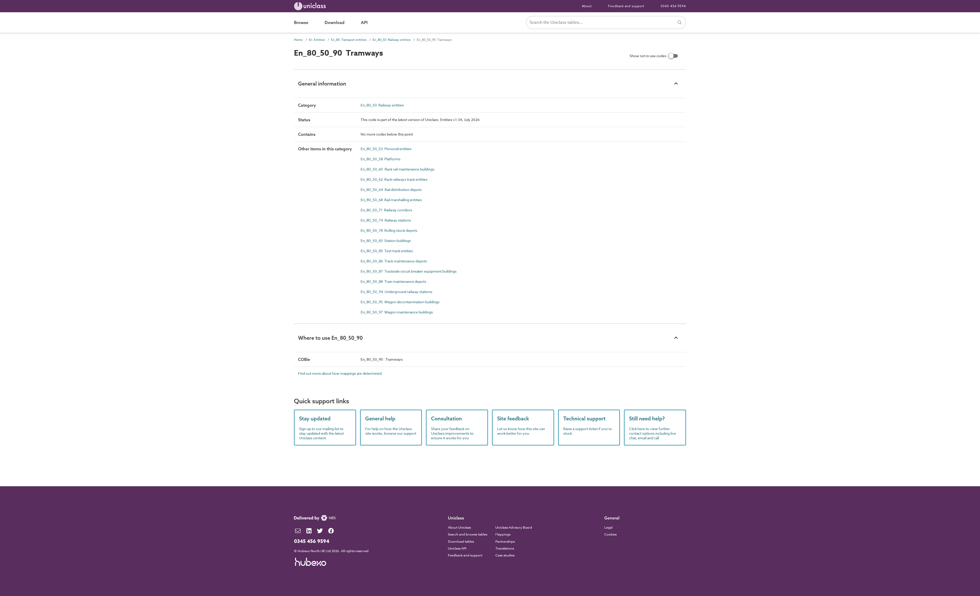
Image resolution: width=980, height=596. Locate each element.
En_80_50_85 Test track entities (387, 250)
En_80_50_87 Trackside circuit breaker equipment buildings (409, 271)
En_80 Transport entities (348, 40)
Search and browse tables (467, 534)
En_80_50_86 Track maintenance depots (394, 261)
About (587, 6)
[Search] (680, 22)
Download (335, 22)
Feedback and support (626, 6)
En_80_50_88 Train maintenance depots (393, 281)
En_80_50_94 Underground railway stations (396, 291)
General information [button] (322, 83)
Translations (504, 548)
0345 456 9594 (673, 6)
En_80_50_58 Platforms (380, 158)
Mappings (502, 534)
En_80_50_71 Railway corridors (386, 210)
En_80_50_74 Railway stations (386, 220)
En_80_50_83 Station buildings (386, 240)
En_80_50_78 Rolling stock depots (389, 230)
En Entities (317, 40)
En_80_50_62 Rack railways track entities (394, 179)
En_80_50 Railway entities (392, 40)
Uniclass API (457, 548)
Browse (301, 22)
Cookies (610, 534)
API (364, 22)
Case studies (504, 555)
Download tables (461, 541)
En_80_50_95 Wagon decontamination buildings (400, 301)
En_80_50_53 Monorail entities (386, 148)
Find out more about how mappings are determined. (340, 373)
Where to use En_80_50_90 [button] (330, 338)
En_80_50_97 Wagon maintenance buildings (397, 312)
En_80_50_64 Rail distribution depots (391, 189)
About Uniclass (459, 527)
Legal (608, 527)
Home (298, 40)
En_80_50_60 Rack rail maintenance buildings (397, 169)
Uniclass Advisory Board (513, 527)
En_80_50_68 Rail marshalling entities (391, 199)
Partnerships (505, 541)
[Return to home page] (311, 6)
